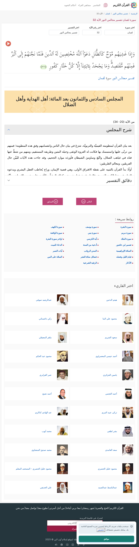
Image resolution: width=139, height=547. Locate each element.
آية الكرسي (92, 238)
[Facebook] (84, 545)
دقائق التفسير (119, 180)
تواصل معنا (30, 508)
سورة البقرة (126, 227)
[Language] (106, 5)
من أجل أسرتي (57, 508)
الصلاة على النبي (54, 256)
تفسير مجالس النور (123, 78)
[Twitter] (78, 545)
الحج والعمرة (102, 508)
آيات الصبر (57, 250)
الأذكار (128, 262)
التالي (87, 201)
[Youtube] (67, 545)
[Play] (8, 43)
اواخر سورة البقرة (54, 238)
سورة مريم (126, 232)
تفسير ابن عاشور (123, 244)
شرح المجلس (119, 129)
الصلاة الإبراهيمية (123, 250)
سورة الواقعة (56, 232)
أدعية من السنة (90, 244)
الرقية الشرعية (90, 262)
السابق (52, 201)
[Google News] (62, 545)
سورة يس (92, 232)
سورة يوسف (91, 227)
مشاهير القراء (84, 5)
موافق (106, 539)
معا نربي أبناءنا (73, 508)
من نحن (20, 508)
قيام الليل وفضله (123, 256)
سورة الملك (126, 238)
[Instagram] (73, 545)
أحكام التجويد (70, 5)
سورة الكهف (56, 227)
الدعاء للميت (56, 244)
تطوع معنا (43, 508)
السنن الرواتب (90, 250)
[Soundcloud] (56, 545)
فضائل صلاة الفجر (89, 256)
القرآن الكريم (116, 508)
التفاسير (96, 5)
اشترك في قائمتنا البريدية (91, 518)
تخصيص (101, 530)
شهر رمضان (88, 508)
